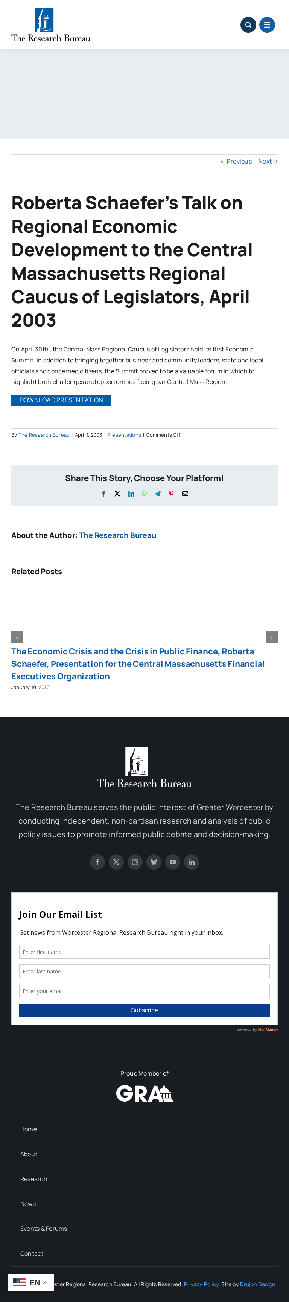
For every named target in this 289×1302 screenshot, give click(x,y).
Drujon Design (257, 1284)
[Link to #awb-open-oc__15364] (267, 25)
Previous (239, 161)
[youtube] (172, 862)
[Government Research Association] (144, 1088)
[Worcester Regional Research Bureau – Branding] (50, 10)
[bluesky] (153, 862)
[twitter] (116, 862)
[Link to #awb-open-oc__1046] (248, 25)
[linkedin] (191, 862)
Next (265, 161)
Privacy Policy (201, 1284)
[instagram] (135, 862)
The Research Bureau (44, 434)
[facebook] (97, 862)
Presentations (124, 434)
